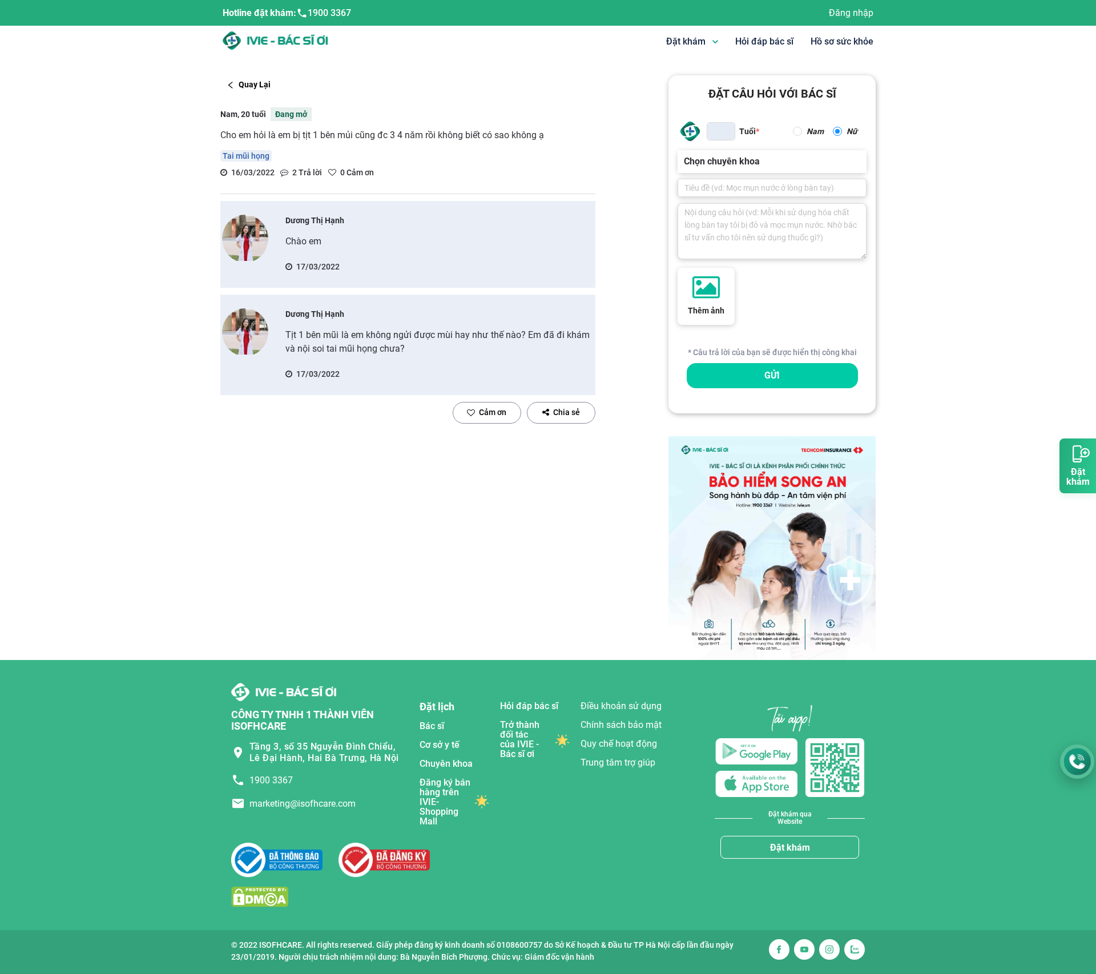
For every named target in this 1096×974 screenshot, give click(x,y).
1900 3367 (329, 12)
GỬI (772, 375)
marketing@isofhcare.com (302, 803)
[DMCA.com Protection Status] (259, 896)
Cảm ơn (492, 412)
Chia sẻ (566, 412)
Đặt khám (790, 847)
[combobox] (685, 161)
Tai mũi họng (246, 155)
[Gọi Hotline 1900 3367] (1077, 761)
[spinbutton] (721, 131)
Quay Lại (255, 84)
